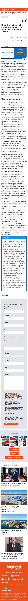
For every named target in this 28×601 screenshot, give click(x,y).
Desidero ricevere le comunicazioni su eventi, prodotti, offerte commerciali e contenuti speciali (14, 417)
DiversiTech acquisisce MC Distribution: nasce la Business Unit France (13, 507)
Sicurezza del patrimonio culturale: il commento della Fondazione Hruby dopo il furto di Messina (13, 554)
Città (6, 346)
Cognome (7, 315)
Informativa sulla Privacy (13, 409)
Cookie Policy (22, 584)
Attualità (5, 17)
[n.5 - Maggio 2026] (23, 441)
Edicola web (14, 449)
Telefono (6, 360)
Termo (6, 295)
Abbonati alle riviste (17, 572)
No (6, 342)
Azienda (6, 329)
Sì (6, 340)
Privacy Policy (14, 584)
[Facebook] (6, 576)
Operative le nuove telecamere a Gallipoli (12, 531)
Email (6, 322)
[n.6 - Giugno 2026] (14, 441)
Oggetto (6, 367)
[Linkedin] (18, 576)
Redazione (24, 40)
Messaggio (7, 374)
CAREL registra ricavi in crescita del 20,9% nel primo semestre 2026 (13, 484)
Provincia (7, 353)
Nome (6, 308)
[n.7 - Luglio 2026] (5, 441)
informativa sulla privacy (13, 394)
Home (2, 12)
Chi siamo (8, 572)
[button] (22, 9)
